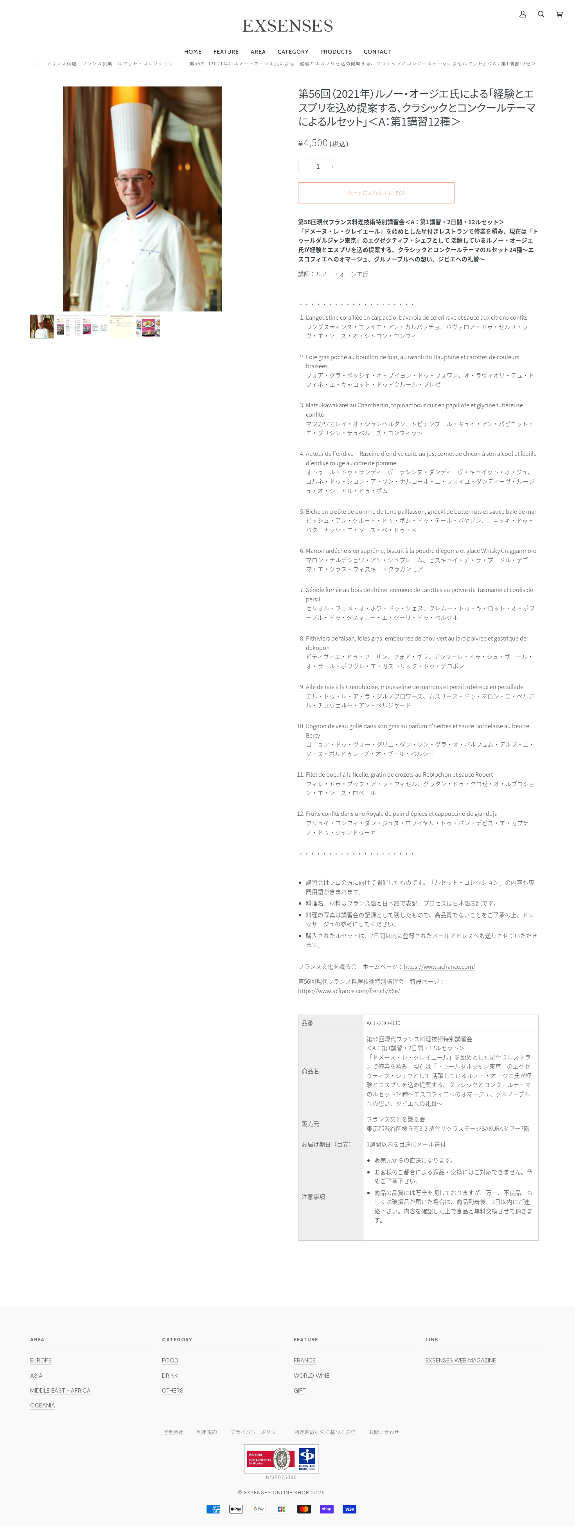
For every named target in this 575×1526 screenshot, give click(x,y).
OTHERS (172, 1391)
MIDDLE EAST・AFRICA (60, 1391)
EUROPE (41, 1360)
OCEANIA (42, 1405)
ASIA (36, 1376)
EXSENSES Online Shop (276, 1493)
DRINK (170, 1376)
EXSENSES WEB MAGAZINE (461, 1360)
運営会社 (173, 1432)
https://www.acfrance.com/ (439, 966)
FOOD (170, 1360)
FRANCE (305, 1360)
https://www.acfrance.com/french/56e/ (349, 990)
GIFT (299, 1391)
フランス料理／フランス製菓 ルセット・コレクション (109, 63)
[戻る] (31, 62)
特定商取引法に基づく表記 (325, 1432)
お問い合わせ (384, 1432)
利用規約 (207, 1432)
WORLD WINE (311, 1376)
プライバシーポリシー (255, 1432)
